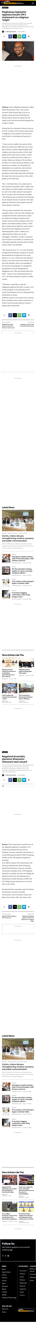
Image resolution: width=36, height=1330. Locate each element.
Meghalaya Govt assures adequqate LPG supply (25, 671)
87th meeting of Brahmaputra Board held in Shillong (25, 697)
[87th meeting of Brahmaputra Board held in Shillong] (26, 688)
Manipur (4, 533)
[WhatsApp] (20, 36)
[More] (29, 36)
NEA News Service (11, 31)
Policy (4, 1312)
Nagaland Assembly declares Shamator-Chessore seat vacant (8, 326)
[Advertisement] (18, 85)
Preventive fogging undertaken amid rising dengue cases (21, 595)
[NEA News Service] (3, 32)
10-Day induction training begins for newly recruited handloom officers (22, 571)
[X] (15, 36)
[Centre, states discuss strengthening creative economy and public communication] (18, 520)
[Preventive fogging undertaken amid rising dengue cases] (6, 594)
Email (32, 1280)
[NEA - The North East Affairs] (26, 1310)
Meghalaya (5, 7)
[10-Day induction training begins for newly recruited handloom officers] (6, 570)
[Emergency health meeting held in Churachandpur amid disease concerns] (6, 558)
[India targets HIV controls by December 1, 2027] (9, 688)
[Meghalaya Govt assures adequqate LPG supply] (26, 662)
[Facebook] (10, 36)
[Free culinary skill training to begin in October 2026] (6, 583)
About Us (5, 1309)
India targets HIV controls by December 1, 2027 (9, 697)
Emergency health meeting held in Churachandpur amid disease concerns (23, 559)
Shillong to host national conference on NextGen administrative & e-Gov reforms (9, 673)
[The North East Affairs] (14, 2)
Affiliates (33, 1277)
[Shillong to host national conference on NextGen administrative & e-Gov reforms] (9, 662)
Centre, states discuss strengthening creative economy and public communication (18, 538)
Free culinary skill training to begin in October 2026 (23, 582)
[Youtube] (8, 1256)
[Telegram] (24, 36)
